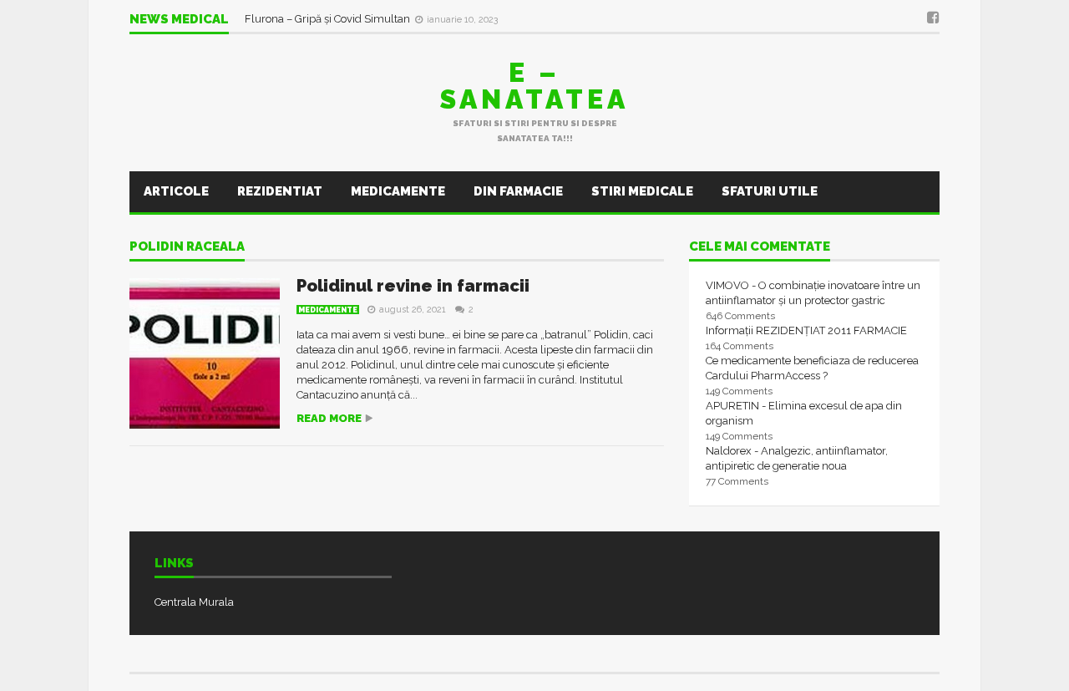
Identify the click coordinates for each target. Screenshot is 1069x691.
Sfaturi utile (770, 191)
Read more (329, 418)
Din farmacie (518, 191)
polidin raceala (187, 247)
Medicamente (398, 191)
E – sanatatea (534, 85)
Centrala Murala (194, 602)
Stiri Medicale (642, 191)
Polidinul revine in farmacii (412, 286)
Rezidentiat (279, 191)
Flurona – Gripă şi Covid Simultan (329, 19)
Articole (176, 191)
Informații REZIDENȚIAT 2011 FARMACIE (806, 330)
